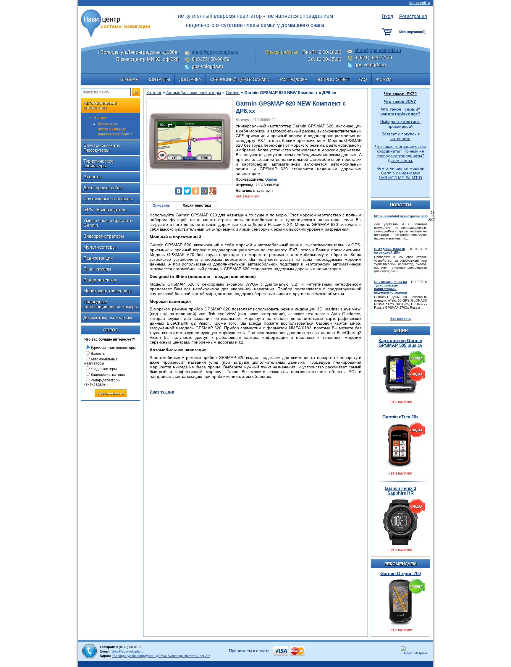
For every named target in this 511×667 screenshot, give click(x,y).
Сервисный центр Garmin (239, 79)
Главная (129, 79)
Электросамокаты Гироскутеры (101, 148)
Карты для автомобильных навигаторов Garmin (115, 129)
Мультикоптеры (99, 247)
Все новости (400, 318)
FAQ (363, 79)
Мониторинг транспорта (107, 290)
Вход (387, 16)
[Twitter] (187, 191)
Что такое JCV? (400, 101)
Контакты (159, 79)
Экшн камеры (97, 268)
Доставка (190, 79)
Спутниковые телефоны (108, 198)
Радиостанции (98, 257)
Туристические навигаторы (98, 163)
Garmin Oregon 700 (400, 573)
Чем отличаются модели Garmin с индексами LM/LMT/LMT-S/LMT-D (400, 173)
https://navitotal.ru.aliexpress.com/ (401, 216)
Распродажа (293, 79)
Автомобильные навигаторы (100, 105)
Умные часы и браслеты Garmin (108, 223)
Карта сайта (419, 3)
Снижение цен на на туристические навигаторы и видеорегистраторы (390, 287)
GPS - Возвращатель (105, 209)
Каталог (153, 92)
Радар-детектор (99, 279)
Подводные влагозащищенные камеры (110, 304)
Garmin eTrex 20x (400, 416)
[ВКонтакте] (178, 191)
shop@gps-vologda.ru (215, 52)
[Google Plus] (212, 191)
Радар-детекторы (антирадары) (102, 382)
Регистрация (413, 16)
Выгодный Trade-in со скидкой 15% (389, 250)
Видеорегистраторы (103, 236)
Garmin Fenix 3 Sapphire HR (400, 491)
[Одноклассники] (195, 191)
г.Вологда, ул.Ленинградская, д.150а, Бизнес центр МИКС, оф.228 (161, 656)
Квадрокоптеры (103, 369)
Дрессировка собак (103, 187)
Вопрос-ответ (333, 79)
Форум (384, 79)
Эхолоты (92, 176)
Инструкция (162, 391)
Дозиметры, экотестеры (107, 317)
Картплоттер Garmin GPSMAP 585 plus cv (400, 343)
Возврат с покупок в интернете (400, 136)
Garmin (233, 92)
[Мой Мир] (204, 191)
